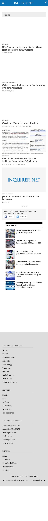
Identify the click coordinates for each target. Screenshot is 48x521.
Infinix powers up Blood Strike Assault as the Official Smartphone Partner (29, 285)
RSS (4, 398)
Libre (4, 456)
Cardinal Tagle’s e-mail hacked (20, 123)
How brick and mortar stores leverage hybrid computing (28, 263)
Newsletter (7, 409)
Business (6, 368)
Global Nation (8, 375)
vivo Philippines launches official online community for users (28, 274)
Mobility (6, 470)
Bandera (6, 459)
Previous (24, 206)
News (4, 350)
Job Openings (8, 413)
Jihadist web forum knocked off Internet (20, 198)
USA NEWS (7, 379)
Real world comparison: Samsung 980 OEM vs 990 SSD (28, 242)
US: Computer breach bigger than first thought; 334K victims (22, 48)
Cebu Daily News (9, 463)
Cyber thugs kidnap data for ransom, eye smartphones (23, 86)
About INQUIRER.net (11, 425)
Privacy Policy (8, 440)
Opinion (5, 371)
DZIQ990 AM (7, 466)
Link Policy (7, 436)
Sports (5, 354)
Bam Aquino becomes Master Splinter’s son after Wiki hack (19, 160)
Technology (7, 364)
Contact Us (7, 405)
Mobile (5, 395)
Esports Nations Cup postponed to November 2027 (28, 252)
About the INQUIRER (11, 429)
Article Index (8, 443)
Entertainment (8, 357)
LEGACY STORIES (9, 382)
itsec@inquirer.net (38, 480)
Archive (5, 402)
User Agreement (9, 432)
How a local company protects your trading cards (28, 231)
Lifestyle (6, 361)
